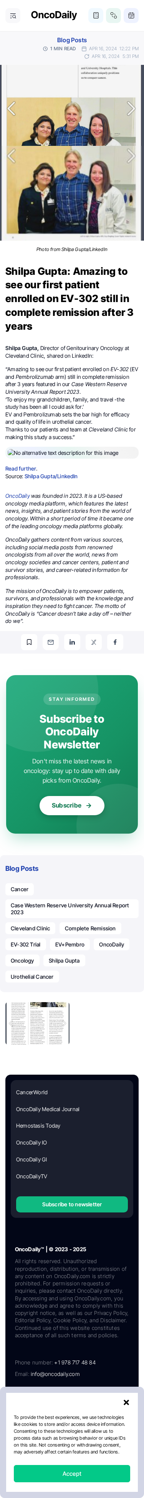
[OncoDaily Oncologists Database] (113, 15)
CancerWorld (32, 1092)
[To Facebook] (115, 642)
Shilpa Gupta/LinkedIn (51, 476)
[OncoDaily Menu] (12, 15)
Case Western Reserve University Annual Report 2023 (70, 908)
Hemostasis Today (38, 1125)
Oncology (22, 960)
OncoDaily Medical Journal (47, 1109)
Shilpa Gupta (64, 960)
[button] (126, 1402)
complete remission (90, 928)
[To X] (94, 642)
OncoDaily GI (31, 1159)
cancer (19, 889)
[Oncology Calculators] (95, 15)
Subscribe (66, 805)
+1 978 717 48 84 (74, 1362)
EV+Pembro (69, 944)
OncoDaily (111, 944)
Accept (72, 1473)
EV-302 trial (26, 944)
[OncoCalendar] (131, 15)
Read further (20, 468)
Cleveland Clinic (30, 928)
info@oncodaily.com (55, 1374)
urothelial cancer (32, 976)
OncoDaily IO (31, 1142)
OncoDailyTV (31, 1176)
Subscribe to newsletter (72, 1204)
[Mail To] (51, 642)
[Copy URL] (29, 642)
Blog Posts (72, 40)
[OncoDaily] (54, 15)
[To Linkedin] (72, 642)
